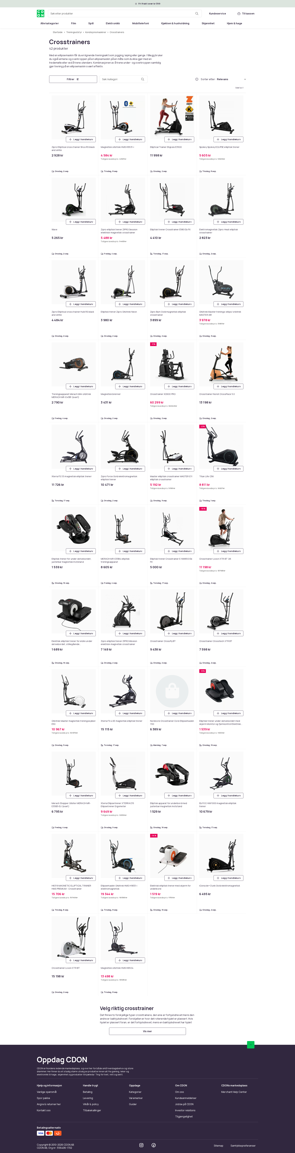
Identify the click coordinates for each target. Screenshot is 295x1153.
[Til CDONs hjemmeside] (40, 13)
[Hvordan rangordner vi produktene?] (197, 79)
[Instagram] (141, 452)
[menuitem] (50, 23)
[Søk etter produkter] (197, 13)
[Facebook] (154, 452)
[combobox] (125, 13)
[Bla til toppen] (250, 352)
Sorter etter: (208, 79)
